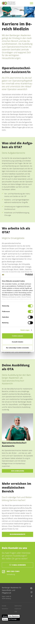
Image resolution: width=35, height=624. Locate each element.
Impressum (18, 608)
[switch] (30, 311)
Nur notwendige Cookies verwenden (17, 347)
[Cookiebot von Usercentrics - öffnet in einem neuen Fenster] (25, 275)
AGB (16, 611)
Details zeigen (25, 330)
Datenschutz (18, 606)
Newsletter (5, 608)
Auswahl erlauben (17, 342)
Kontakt (4, 606)
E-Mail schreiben (19, 565)
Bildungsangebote (17, 534)
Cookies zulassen (17, 336)
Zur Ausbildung (17, 471)
